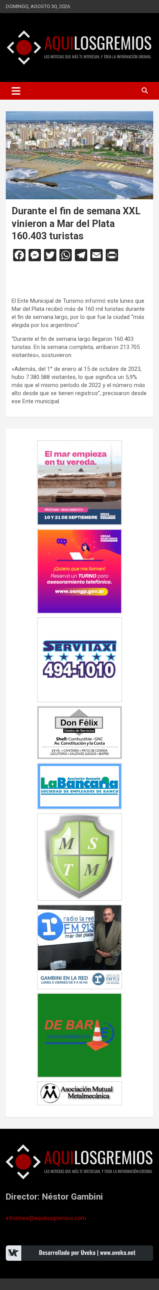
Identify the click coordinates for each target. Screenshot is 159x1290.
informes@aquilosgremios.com (46, 1218)
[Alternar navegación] (16, 91)
